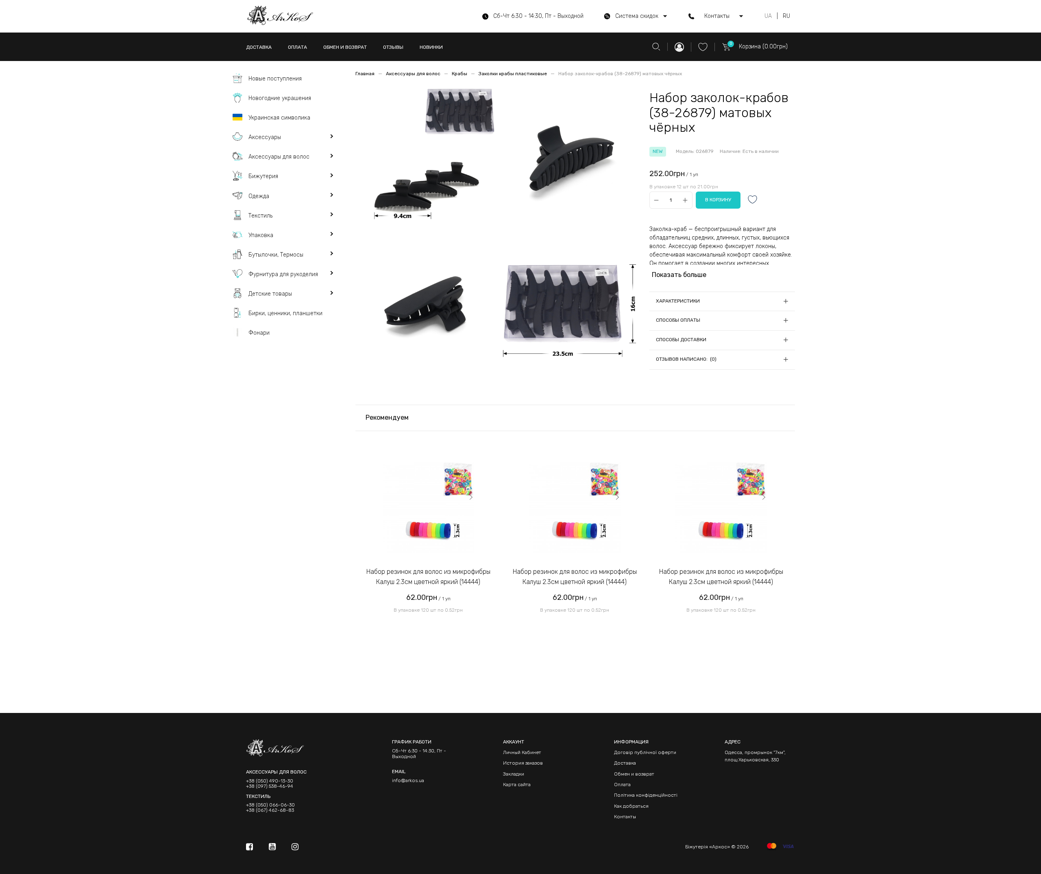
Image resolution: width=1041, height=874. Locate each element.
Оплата (622, 784)
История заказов (523, 763)
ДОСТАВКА (259, 47)
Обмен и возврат (634, 774)
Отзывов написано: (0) (686, 359)
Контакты (625, 817)
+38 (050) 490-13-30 (269, 781)
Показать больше (679, 275)
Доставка (625, 763)
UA (768, 16)
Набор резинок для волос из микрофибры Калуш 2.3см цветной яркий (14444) (428, 577)
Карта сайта (517, 784)
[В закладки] (753, 200)
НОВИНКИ (431, 47)
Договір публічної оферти (645, 752)
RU (786, 16)
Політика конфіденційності (645, 795)
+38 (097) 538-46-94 (269, 786)
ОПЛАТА (297, 47)
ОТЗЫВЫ (393, 47)
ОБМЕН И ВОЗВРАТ (345, 47)
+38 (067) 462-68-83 (270, 810)
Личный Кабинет (522, 752)
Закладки (513, 774)
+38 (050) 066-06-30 (270, 805)
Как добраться (631, 806)
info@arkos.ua (408, 780)
